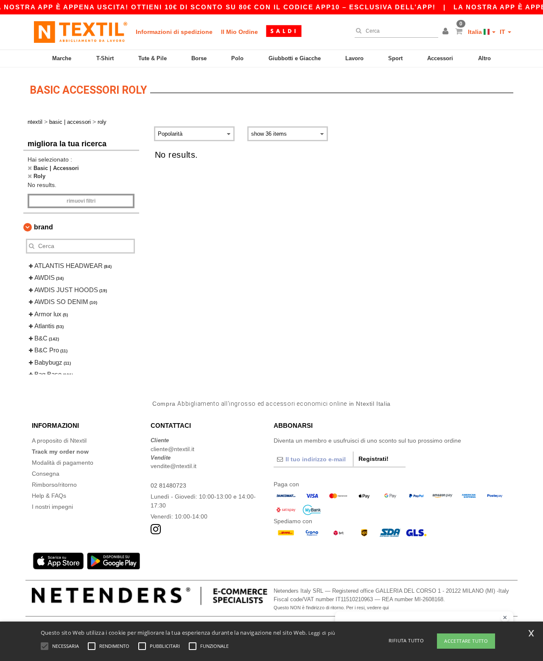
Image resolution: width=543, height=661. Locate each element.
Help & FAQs (49, 495)
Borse (199, 58)
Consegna (45, 473)
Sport (395, 58)
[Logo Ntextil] (80, 32)
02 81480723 (168, 485)
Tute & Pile (152, 58)
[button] (446, 31)
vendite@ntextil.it (173, 466)
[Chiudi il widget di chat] (505, 618)
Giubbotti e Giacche (295, 58)
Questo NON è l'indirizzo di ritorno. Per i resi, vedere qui (331, 607)
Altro (484, 58)
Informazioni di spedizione (174, 31)
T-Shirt (105, 58)
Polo (237, 58)
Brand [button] (43, 227)
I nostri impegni (52, 506)
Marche (61, 58)
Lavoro (354, 58)
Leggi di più (322, 633)
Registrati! (373, 458)
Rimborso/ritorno (54, 484)
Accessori (440, 58)
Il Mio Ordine (239, 31)
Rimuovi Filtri (81, 201)
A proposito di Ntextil (59, 440)
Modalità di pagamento (62, 462)
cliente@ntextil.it (172, 449)
